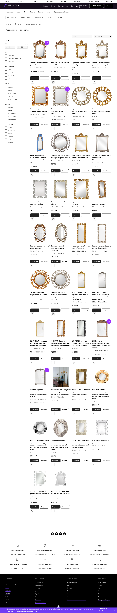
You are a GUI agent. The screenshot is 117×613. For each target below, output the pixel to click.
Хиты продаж (11, 17)
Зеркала (18, 24)
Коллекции (101, 597)
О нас (7, 1)
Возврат (63, 1)
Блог (72, 6)
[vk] (60, 533)
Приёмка (38, 594)
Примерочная (25, 17)
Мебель (50, 17)
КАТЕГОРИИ (102, 579)
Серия (18, 12)
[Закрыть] (114, 610)
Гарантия (77, 1)
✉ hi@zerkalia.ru (81, 7)
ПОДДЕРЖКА (39, 579)
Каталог (46, 6)
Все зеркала (9, 12)
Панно (7, 588)
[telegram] (52, 533)
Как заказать (21, 1)
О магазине (39, 582)
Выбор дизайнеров (104, 600)
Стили (100, 594)
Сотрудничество (63, 6)
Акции (100, 585)
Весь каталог (9, 582)
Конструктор (39, 17)
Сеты (99, 588)
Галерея (59, 17)
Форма (32, 12)
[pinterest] (64, 533)
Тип (25, 12)
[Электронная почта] (56, 533)
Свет (6, 596)
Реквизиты (70, 597)
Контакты (109, 1)
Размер (40, 12)
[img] (58, 607)
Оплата (35, 1)
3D (6, 602)
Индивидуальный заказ (61, 12)
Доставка (49, 1)
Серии (100, 591)
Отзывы (69, 588)
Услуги (69, 585)
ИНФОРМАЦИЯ (72, 579)
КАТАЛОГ (8, 579)
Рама (48, 12)
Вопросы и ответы (93, 1)
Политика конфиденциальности (76, 600)
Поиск (53, 6)
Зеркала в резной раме (33, 24)
